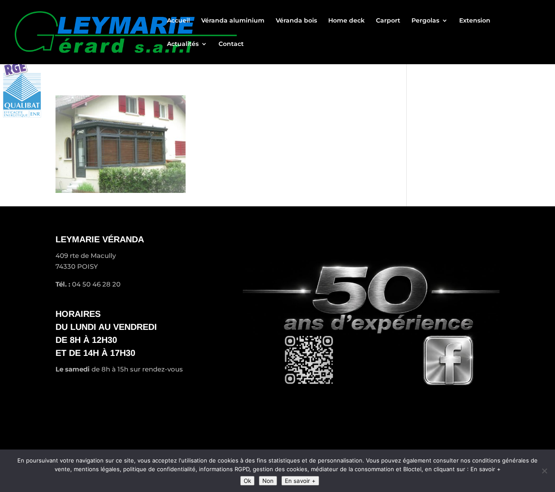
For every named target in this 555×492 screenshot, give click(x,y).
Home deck (346, 20)
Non (268, 480)
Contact (231, 44)
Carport (388, 20)
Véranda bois (296, 20)
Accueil (178, 20)
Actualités (183, 44)
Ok (247, 480)
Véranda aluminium (232, 20)
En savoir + (300, 480)
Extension (474, 20)
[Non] (544, 470)
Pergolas (425, 20)
